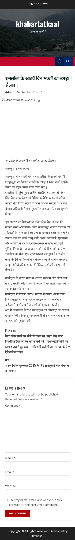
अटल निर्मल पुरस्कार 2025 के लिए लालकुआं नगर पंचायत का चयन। (37, 365)
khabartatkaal (37, 23)
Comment (12, 406)
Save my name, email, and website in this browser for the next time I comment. (35, 502)
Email (9, 472)
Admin (9, 92)
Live (68, 61)
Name (10, 458)
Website (10, 486)
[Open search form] (51, 61)
